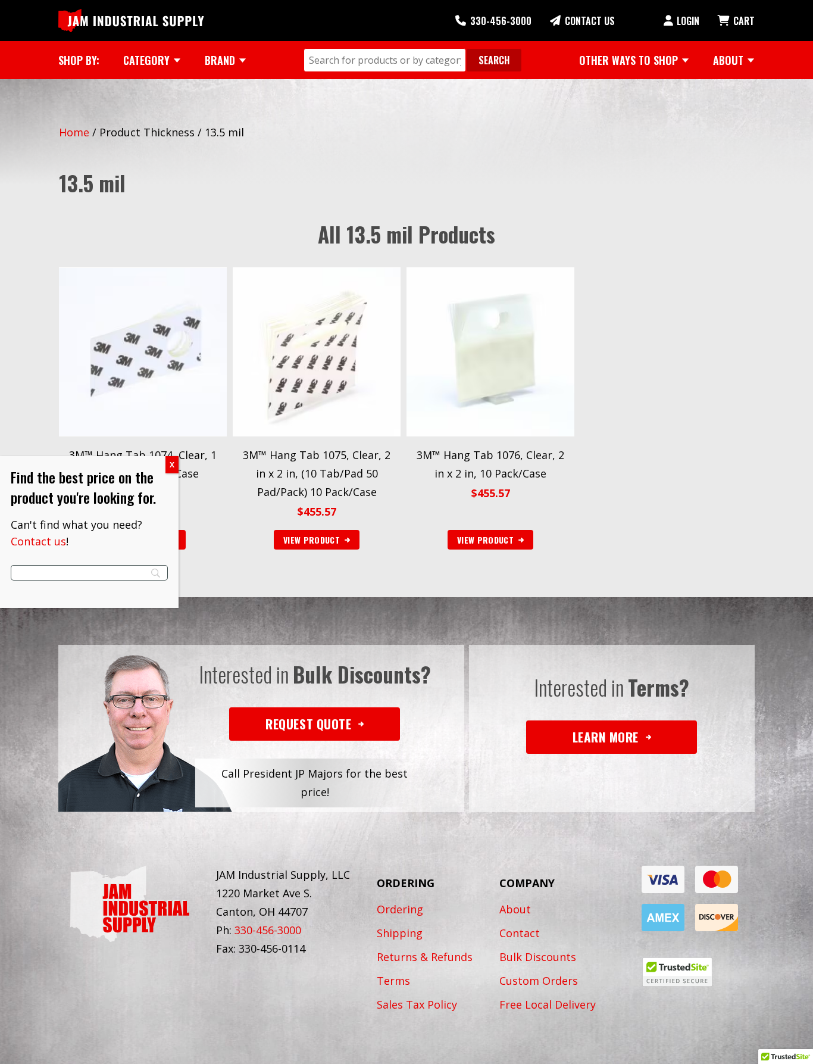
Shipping (400, 933)
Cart (744, 21)
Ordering (400, 909)
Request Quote (308, 723)
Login (688, 21)
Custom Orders (538, 980)
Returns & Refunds (425, 957)
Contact (519, 933)
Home (74, 132)
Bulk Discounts (537, 957)
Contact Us (590, 21)
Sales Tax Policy (417, 1004)
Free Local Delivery (547, 1004)
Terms (393, 980)
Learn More (606, 737)
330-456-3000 (500, 21)
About (515, 909)
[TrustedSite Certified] (677, 972)
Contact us (38, 541)
